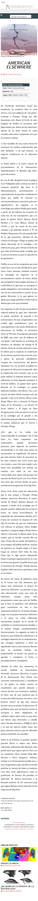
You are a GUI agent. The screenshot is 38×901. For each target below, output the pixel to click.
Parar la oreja (9, 863)
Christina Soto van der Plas (11, 865)
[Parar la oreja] (19, 854)
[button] (2, 19)
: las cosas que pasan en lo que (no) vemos (17, 802)
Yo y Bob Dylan (6, 810)
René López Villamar (12, 74)
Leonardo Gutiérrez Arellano (12, 891)
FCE (3, 2)
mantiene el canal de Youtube (19, 829)
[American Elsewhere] (19, 40)
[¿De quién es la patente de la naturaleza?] (19, 877)
